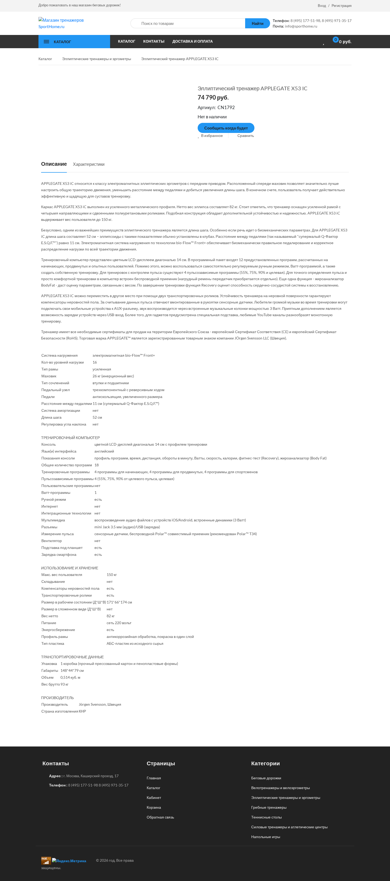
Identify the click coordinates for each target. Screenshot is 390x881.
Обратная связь (160, 817)
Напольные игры (265, 836)
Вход (322, 5)
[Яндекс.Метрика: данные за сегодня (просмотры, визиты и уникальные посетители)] (69, 861)
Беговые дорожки (266, 778)
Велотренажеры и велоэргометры (280, 787)
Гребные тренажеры (269, 807)
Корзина (154, 807)
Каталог (153, 787)
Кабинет (154, 797)
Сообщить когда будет (226, 128)
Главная (154, 778)
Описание (54, 163)
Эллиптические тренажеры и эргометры (285, 797)
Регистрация (342, 5)
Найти (257, 23)
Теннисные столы (266, 817)
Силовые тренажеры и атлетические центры (289, 827)
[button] (210, 135)
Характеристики (89, 164)
